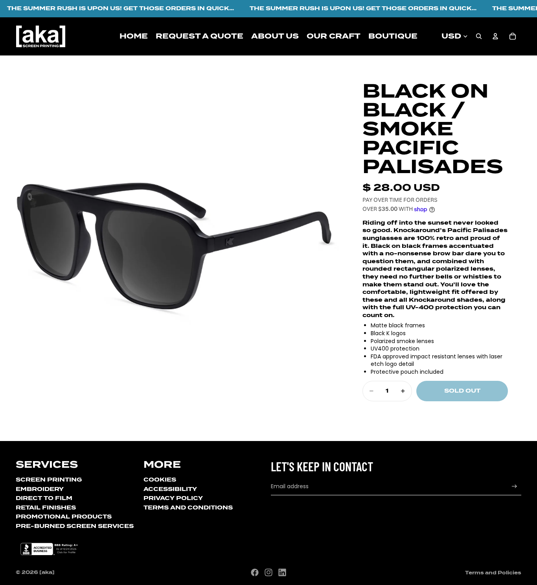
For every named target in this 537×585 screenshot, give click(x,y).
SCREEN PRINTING (49, 479)
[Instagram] (268, 572)
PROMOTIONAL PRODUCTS (64, 516)
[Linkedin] (282, 572)
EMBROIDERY (40, 489)
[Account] (495, 36)
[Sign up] (514, 486)
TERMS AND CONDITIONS (188, 507)
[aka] (47, 572)
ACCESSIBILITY (170, 489)
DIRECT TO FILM (44, 498)
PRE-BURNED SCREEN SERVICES (75, 526)
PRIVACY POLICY (173, 498)
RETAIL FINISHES (46, 507)
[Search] (478, 36)
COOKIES (159, 479)
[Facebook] (254, 572)
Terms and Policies (493, 573)
